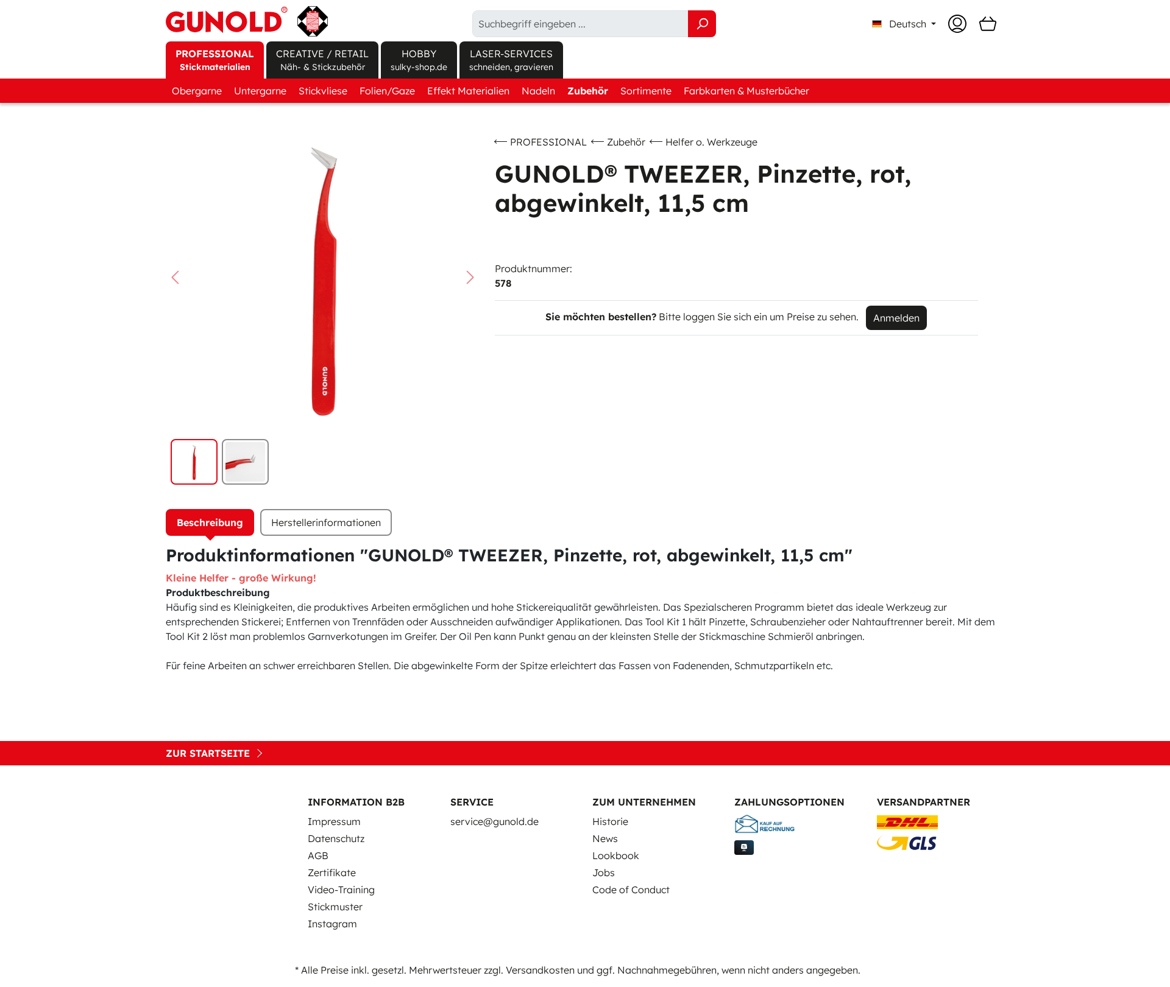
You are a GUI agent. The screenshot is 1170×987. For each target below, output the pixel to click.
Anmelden (896, 318)
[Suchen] (702, 23)
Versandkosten (540, 970)
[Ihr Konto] (957, 24)
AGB (318, 855)
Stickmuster (335, 907)
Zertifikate (332, 872)
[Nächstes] (470, 277)
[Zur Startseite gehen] (247, 21)
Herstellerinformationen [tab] (326, 522)
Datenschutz (336, 838)
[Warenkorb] (987, 24)
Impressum (334, 821)
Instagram (332, 924)
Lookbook (615, 855)
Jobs (603, 872)
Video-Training (341, 889)
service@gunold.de (494, 821)
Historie (610, 821)
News (605, 838)
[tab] (210, 522)
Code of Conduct (631, 889)
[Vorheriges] (175, 277)
